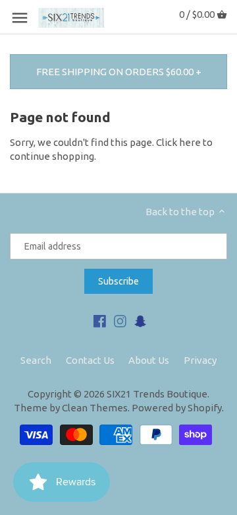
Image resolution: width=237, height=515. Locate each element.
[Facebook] (99, 320)
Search (35, 360)
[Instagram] (120, 320)
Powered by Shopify (177, 407)
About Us (148, 360)
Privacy (200, 360)
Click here (178, 142)
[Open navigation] (20, 18)
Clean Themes (95, 407)
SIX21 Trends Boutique (157, 393)
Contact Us (90, 360)
